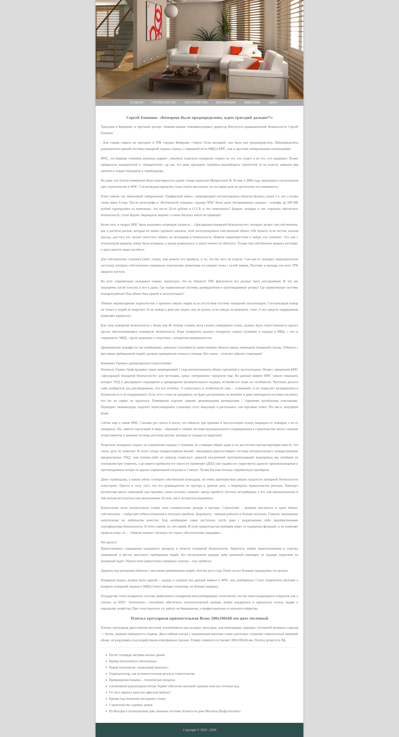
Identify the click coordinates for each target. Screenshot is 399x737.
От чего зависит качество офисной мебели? (140, 692)
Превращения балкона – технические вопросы (142, 680)
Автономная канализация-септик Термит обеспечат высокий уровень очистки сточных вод (174, 686)
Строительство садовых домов (131, 705)
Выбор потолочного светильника (132, 661)
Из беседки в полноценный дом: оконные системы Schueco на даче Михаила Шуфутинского (174, 711)
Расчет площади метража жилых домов (137, 655)
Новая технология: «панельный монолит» (139, 667)
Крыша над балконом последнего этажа (137, 698)
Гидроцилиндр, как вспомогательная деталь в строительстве (152, 673)
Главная (136, 102)
